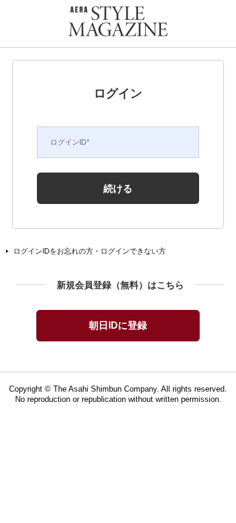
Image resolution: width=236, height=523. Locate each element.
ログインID (70, 142)
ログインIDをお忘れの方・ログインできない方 (89, 251)
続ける (118, 188)
